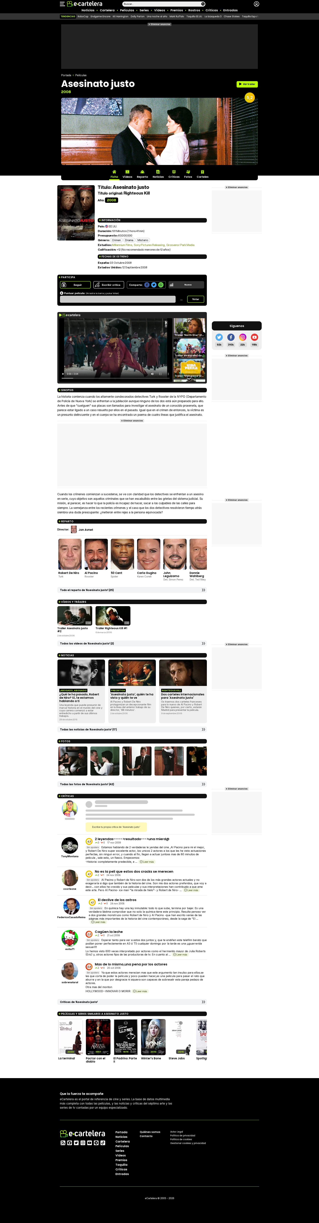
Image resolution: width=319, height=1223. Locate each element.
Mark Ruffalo (177, 16)
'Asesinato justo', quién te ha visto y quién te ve (131, 696)
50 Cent (116, 573)
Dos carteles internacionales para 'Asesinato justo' (182, 696)
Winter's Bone (151, 1058)
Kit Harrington (120, 16)
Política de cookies (181, 1139)
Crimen (116, 240)
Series (144, 10)
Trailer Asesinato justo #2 (72, 629)
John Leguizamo (171, 574)
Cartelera (107, 10)
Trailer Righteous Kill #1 (111, 628)
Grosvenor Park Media (180, 245)
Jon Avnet (86, 530)
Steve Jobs (177, 1058)
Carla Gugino (146, 573)
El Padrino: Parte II (125, 1060)
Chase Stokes (232, 16)
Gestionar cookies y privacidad (188, 1143)
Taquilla (121, 1165)
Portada (66, 75)
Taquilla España (251, 16)
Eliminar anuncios (160, 24)
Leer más (148, 861)
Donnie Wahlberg (197, 574)
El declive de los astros (117, 900)
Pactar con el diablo (95, 1060)
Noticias (88, 10)
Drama (129, 240)
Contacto (146, 1136)
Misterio (143, 240)
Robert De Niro (68, 573)
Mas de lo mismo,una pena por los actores (131, 964)
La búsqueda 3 (213, 16)
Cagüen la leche (109, 931)
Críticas (212, 10)
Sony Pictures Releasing (149, 245)
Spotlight (203, 1058)
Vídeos (159, 10)
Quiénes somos (150, 1132)
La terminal (66, 1058)
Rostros (194, 10)
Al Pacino (91, 573)
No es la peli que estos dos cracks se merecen (134, 871)
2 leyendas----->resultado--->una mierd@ (132, 839)
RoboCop (83, 16)
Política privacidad (182, 1135)
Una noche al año (157, 16)
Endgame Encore (100, 16)
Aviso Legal (176, 1131)
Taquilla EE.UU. (194, 16)
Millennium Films (122, 245)
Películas (127, 10)
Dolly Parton (138, 16)
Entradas (230, 10)
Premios (176, 10)
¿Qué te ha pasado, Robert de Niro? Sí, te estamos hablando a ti (79, 697)
